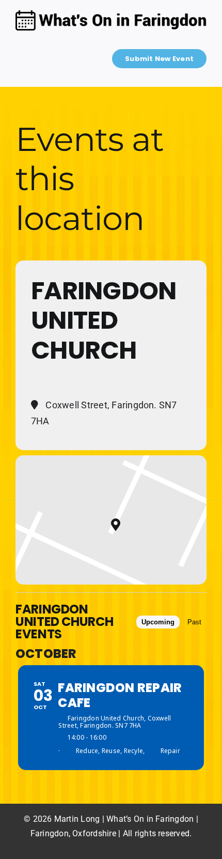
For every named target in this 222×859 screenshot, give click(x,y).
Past (194, 622)
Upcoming (158, 622)
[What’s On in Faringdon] (111, 14)
